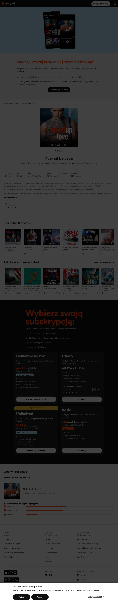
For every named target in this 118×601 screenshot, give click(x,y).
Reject (21, 597)
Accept (40, 597)
